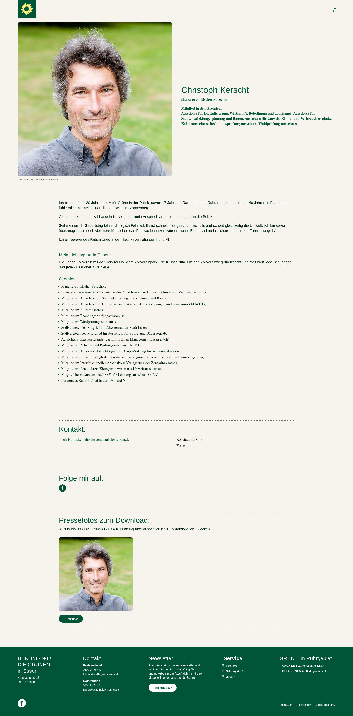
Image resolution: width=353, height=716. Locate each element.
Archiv (230, 676)
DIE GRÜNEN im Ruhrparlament (304, 671)
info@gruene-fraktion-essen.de (101, 689)
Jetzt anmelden (162, 687)
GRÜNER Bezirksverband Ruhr (303, 665)
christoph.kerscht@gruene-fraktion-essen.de (96, 439)
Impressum (286, 704)
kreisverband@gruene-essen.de (101, 674)
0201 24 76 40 (91, 685)
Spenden (231, 665)
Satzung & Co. (235, 671)
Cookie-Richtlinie (325, 704)
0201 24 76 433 (92, 669)
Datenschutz (303, 704)
